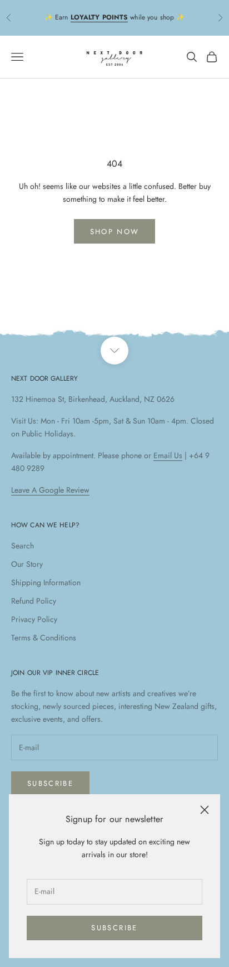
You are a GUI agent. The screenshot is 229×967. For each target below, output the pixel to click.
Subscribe (114, 927)
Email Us (167, 455)
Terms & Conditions (43, 637)
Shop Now (115, 231)
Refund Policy (33, 600)
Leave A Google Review (50, 489)
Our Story (27, 564)
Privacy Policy (34, 619)
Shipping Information (46, 582)
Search (22, 545)
